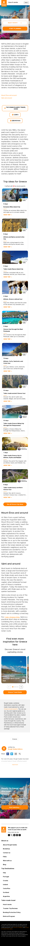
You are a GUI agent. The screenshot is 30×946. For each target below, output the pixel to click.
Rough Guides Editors (15, 749)
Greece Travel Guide (15, 692)
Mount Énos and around (9, 95)
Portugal (6, 876)
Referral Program (9, 916)
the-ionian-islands (6, 37)
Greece (21, 36)
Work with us (7, 860)
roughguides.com (6, 36)
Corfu (16, 114)
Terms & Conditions (18, 927)
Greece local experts (11, 709)
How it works (13, 2)
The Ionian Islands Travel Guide (16, 108)
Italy (4, 872)
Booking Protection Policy (12, 912)
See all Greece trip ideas (15, 504)
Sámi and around (6, 98)
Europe (15, 36)
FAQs (5, 856)
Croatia (5, 880)
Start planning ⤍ (14, 807)
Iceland (5, 884)
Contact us (6, 852)
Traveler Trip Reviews (10, 908)
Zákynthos (16, 120)
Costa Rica (6, 888)
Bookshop (6, 848)
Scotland (6, 892)
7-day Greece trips (12, 617)
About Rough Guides (10, 845)
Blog (4, 864)
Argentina (6, 896)
